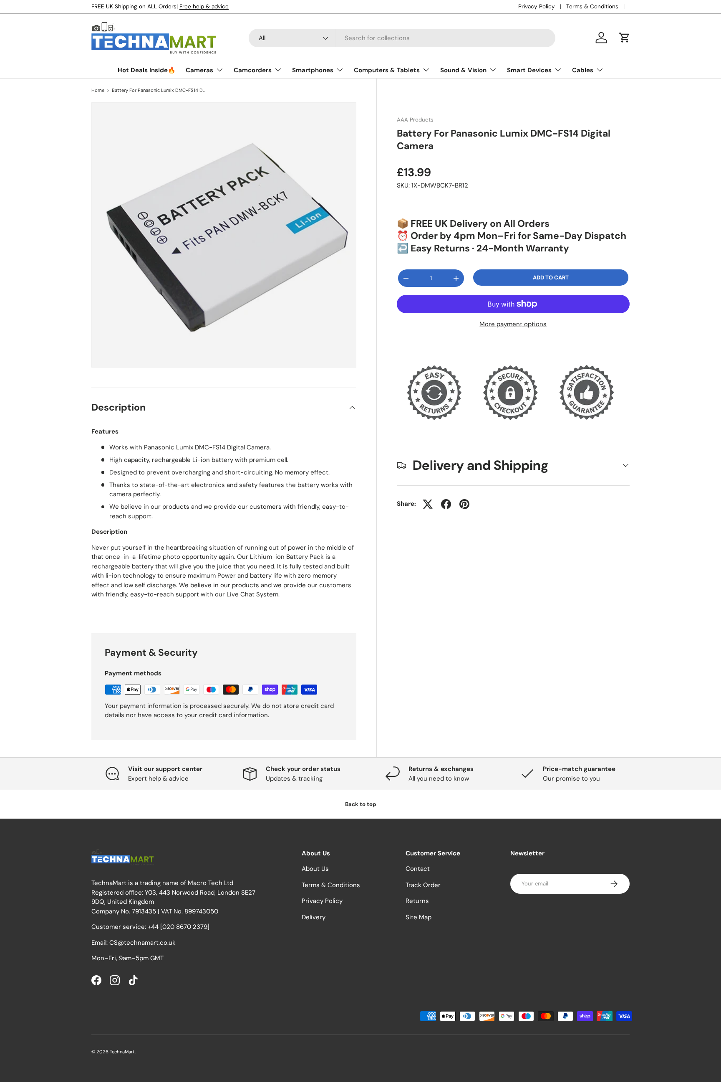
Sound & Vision (463, 70)
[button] (624, 37)
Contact (418, 869)
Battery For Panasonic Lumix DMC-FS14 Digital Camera (159, 90)
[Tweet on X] (427, 504)
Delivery (313, 917)
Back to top (360, 804)
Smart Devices (529, 70)
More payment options (513, 324)
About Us (315, 869)
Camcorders (253, 70)
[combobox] (402, 38)
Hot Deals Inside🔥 (147, 70)
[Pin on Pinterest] (464, 504)
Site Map (418, 917)
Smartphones (312, 70)
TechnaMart (122, 1052)
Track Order (423, 885)
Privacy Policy (536, 6)
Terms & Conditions (592, 6)
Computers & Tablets (387, 70)
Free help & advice (204, 6)
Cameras (199, 70)
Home (97, 90)
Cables (582, 70)
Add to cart (551, 277)
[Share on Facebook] (446, 504)
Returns (417, 901)
